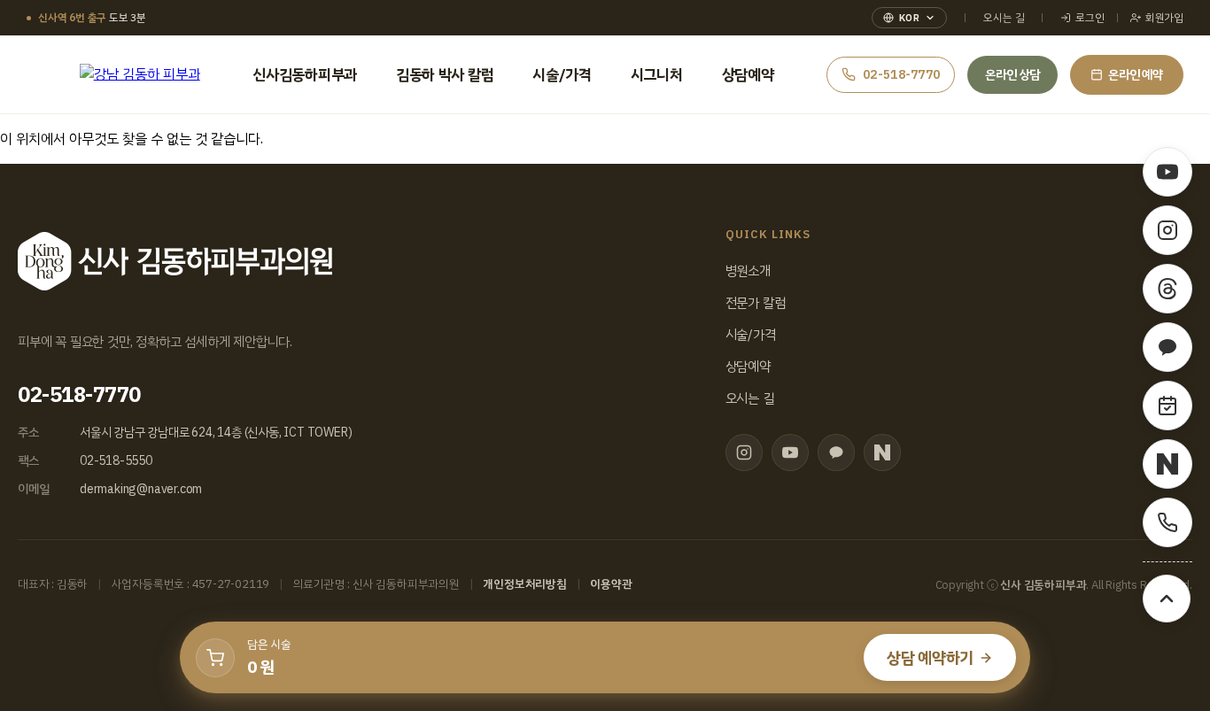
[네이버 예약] (1167, 405)
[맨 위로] (1167, 598)
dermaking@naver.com (141, 489)
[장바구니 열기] (215, 657)
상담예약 (748, 75)
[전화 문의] (1167, 522)
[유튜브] (790, 452)
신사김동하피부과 (304, 75)
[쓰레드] (1167, 288)
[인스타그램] (744, 452)
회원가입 (1164, 18)
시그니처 (657, 75)
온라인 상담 (1012, 75)
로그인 (1089, 18)
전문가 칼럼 (755, 303)
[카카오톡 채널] (836, 452)
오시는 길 (1003, 18)
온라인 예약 (1135, 75)
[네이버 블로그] (882, 452)
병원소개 (748, 271)
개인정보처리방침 (524, 584)
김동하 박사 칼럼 (444, 75)
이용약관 (611, 584)
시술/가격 (562, 75)
